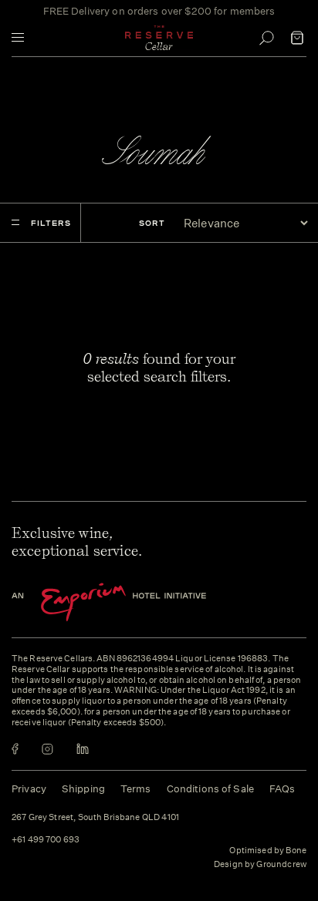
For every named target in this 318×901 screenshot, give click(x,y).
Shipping (83, 788)
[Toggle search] (266, 37)
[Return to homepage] (159, 37)
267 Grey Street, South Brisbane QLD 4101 (95, 817)
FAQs (282, 788)
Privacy (29, 788)
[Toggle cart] (297, 37)
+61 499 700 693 (46, 840)
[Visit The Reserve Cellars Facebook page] (15, 749)
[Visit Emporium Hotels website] (135, 602)
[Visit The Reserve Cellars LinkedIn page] (82, 749)
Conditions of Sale (210, 788)
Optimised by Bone (267, 850)
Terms (135, 788)
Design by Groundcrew (260, 864)
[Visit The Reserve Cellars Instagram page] (47, 749)
